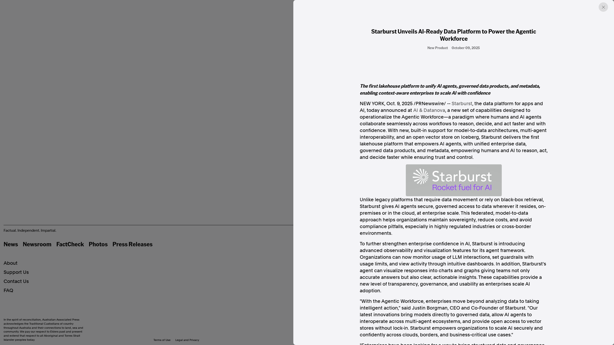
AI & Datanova (429, 110)
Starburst (462, 103)
